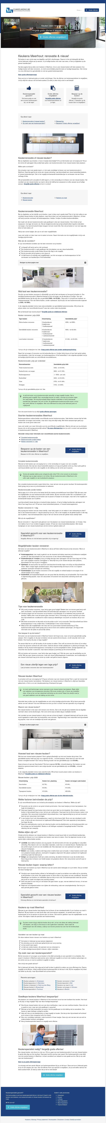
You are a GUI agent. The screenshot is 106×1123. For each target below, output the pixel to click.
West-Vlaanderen (63, 1103)
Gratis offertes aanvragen (76, 666)
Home (78, 10)
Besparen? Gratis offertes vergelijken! (68, 123)
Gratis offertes (93, 10)
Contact (67, 1119)
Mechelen (41, 983)
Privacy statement (42, 1119)
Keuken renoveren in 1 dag (29, 441)
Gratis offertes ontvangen (76, 535)
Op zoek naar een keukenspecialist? (34, 123)
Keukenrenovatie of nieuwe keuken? (34, 121)
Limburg (60, 1099)
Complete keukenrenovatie (29, 437)
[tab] (53, 262)
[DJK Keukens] (18, 10)
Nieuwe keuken (27, 200)
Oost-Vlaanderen (62, 1101)
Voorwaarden (52, 1119)
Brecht (67, 989)
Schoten (74, 987)
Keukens (27, 1119)
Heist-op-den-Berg (44, 985)
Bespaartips (60, 121)
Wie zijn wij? (11, 1102)
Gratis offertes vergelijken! (54, 36)
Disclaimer (60, 1119)
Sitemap (33, 1119)
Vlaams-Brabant (62, 1105)
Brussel (60, 1097)
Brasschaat (39, 987)
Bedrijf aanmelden (75, 1119)
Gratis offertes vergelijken (76, 450)
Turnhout (40, 989)
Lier (72, 985)
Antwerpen (40, 981)
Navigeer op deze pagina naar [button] (29, 262)
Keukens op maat (61, 198)
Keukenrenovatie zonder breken (31, 439)
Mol (71, 983)
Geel (72, 981)
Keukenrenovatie (28, 198)
